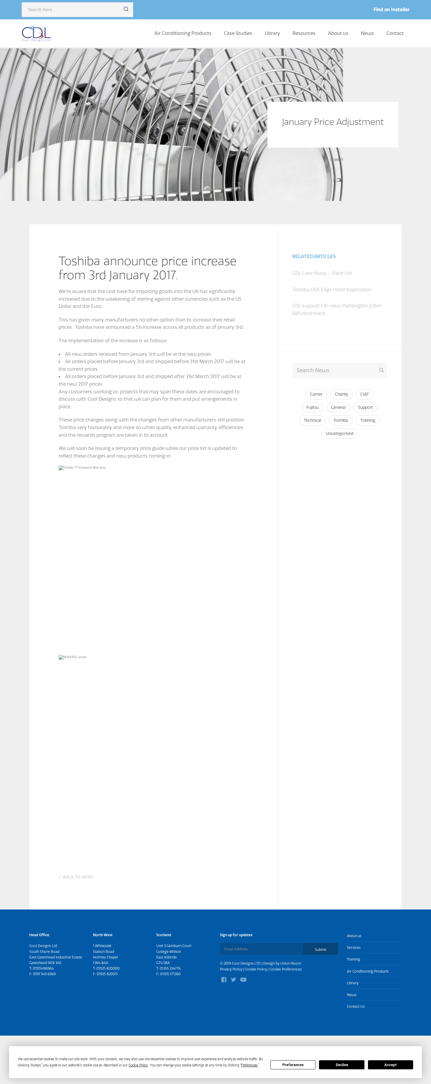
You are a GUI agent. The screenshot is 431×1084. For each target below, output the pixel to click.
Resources (304, 33)
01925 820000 (108, 968)
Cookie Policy (256, 969)
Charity (341, 394)
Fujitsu (312, 407)
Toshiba (340, 420)
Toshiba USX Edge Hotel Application (331, 289)
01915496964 (43, 968)
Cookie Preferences (285, 969)
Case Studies (238, 33)
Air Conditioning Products (183, 33)
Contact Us (356, 1006)
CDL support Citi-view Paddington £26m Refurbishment (336, 309)
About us (338, 33)
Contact (395, 33)
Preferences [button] (249, 1065)
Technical (312, 420)
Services (354, 947)
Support (365, 407)
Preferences (293, 1065)
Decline (342, 1065)
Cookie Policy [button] (138, 1065)
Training (367, 420)
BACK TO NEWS (78, 877)
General (338, 407)
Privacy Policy (231, 969)
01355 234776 (170, 968)
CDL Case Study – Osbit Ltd (322, 273)
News (367, 33)
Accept (390, 1065)
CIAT (364, 394)
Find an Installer (392, 9)
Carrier (316, 394)
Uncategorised (339, 433)
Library (272, 33)
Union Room (290, 963)
